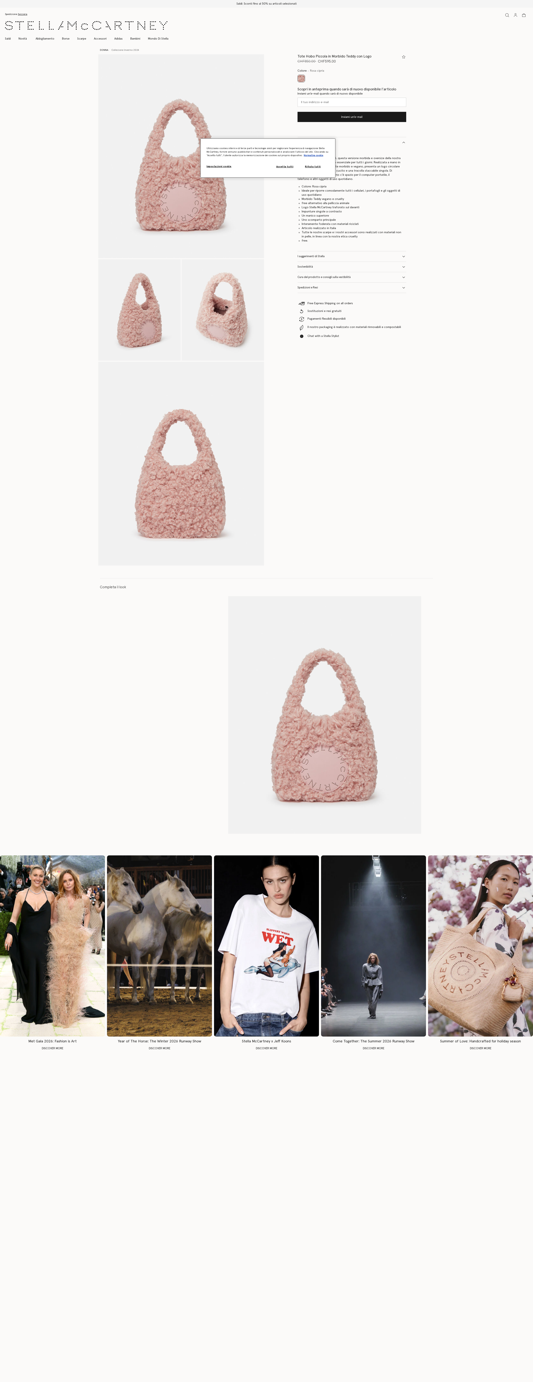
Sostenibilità (305, 266)
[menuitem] (22, 39)
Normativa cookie (313, 155)
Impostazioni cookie (219, 166)
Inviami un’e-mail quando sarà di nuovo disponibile (330, 93)
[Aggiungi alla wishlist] (403, 56)
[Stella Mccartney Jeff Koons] (266, 946)
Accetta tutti (284, 167)
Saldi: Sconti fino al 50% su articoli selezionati (267, 3)
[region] (268, 158)
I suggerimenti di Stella (311, 256)
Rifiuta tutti (313, 167)
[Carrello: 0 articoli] (524, 15)
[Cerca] (507, 15)
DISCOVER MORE (52, 1048)
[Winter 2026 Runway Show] (159, 946)
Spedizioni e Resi (308, 287)
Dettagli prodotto (309, 142)
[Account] (515, 14)
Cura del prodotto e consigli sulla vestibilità (324, 277)
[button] (181, 156)
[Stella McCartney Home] (86, 25)
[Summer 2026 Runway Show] (373, 946)
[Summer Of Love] (480, 946)
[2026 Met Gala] (52, 946)
